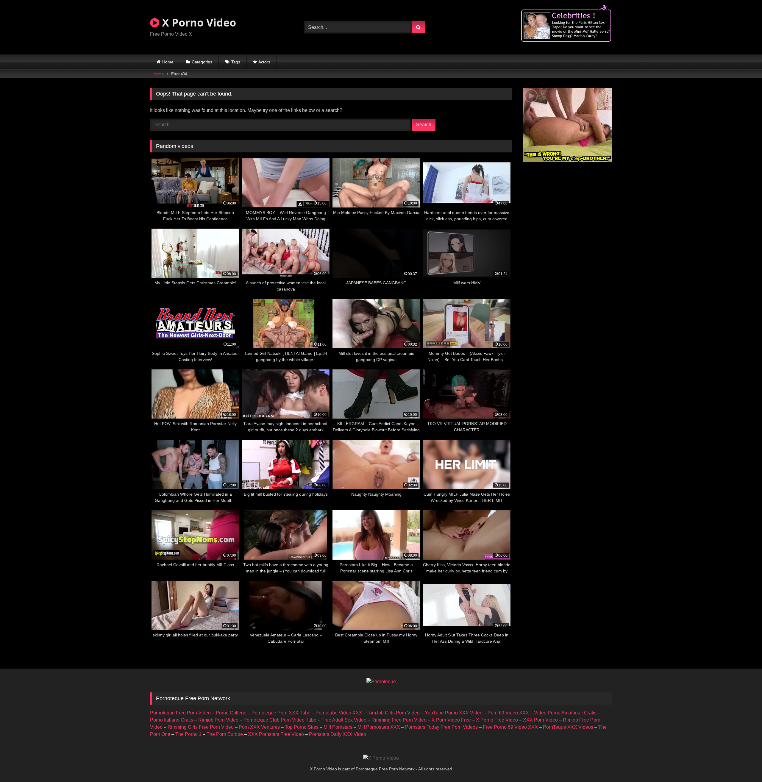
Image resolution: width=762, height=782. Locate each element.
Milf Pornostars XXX (378, 727)
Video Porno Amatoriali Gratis (565, 712)
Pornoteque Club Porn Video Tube (279, 719)
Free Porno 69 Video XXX (510, 727)
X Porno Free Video (497, 719)
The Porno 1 (188, 734)
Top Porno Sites (301, 727)
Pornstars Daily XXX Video (337, 734)
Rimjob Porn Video (218, 719)
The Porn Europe (225, 734)
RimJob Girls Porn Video (393, 712)
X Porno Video (197, 22)
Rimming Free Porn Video (399, 719)
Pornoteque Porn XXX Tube (281, 712)
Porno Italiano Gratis (171, 719)
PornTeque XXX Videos (568, 727)
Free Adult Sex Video (343, 719)
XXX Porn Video (540, 719)
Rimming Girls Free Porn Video (201, 727)
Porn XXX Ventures (259, 727)
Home (168, 62)
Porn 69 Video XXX (508, 712)
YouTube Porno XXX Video (454, 712)
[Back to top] (743, 764)
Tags (235, 62)
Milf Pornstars (338, 727)
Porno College (231, 712)
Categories (202, 62)
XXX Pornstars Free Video (276, 734)
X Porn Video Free (451, 719)
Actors (264, 62)
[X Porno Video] (381, 758)
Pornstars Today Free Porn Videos (441, 727)
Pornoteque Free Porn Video (180, 712)
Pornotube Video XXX (339, 712)
